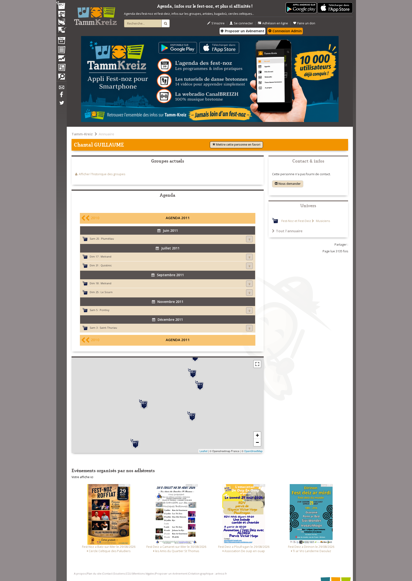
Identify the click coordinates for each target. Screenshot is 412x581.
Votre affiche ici (82, 477)
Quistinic (106, 265)
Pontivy (104, 310)
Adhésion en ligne (275, 23)
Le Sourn (107, 292)
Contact (108, 573)
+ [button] (257, 435)
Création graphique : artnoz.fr (207, 573)
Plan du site (94, 573)
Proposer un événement (171, 573)
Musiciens (322, 221)
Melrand (106, 256)
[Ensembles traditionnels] (61, 28)
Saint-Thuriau (108, 327)
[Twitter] (61, 105)
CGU (129, 573)
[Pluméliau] (192, 416)
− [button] (257, 442)
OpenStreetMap (253, 451)
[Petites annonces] (61, 78)
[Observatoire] (61, 59)
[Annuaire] (61, 50)
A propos (80, 573)
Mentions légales (143, 573)
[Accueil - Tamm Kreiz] (95, 14)
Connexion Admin (287, 31)
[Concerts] (61, 14)
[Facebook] (61, 96)
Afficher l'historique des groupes (102, 174)
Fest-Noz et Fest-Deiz (296, 221)
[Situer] (249, 239)
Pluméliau (107, 238)
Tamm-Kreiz (82, 134)
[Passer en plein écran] (257, 364)
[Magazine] (61, 68)
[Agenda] (61, 41)
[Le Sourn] (193, 373)
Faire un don (306, 23)
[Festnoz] (61, 5)
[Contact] (61, 89)
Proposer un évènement (244, 31)
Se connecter (243, 23)
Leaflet (203, 451)
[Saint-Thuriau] (200, 385)
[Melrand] (144, 404)
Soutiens (119, 573)
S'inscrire (218, 23)
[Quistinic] (135, 444)
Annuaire (106, 134)
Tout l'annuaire (289, 230)
